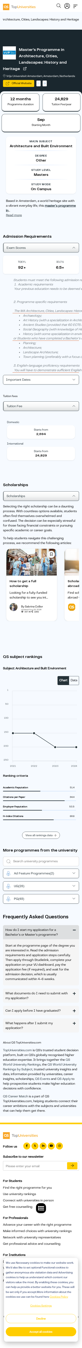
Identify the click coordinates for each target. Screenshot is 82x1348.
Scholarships (16, 496)
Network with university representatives (32, 1237)
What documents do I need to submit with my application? (36, 995)
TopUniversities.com (17, 1050)
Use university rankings (19, 1194)
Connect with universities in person (28, 1200)
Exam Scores (16, 248)
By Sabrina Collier (32, 606)
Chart (63, 680)
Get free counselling (17, 1207)
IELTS (60, 262)
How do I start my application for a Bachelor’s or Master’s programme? (31, 932)
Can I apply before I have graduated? (33, 1011)
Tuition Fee (14, 406)
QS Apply (64, 1079)
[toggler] (75, 5)
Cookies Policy (59, 1296)
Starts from (41, 429)
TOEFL (22, 262)
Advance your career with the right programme (37, 1225)
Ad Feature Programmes (34, 873)
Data (74, 680)
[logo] (19, 6)
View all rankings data (39, 835)
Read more (14, 215)
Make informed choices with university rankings (37, 1231)
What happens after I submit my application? (29, 1025)
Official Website (21, 83)
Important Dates (18, 380)
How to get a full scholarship (23, 583)
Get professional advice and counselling (32, 1244)
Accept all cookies (40, 1331)
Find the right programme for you (27, 1188)
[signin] (67, 5)
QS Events (42, 1079)
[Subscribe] (72, 1165)
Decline (41, 1318)
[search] (59, 6)
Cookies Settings (41, 1305)
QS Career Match (15, 1096)
